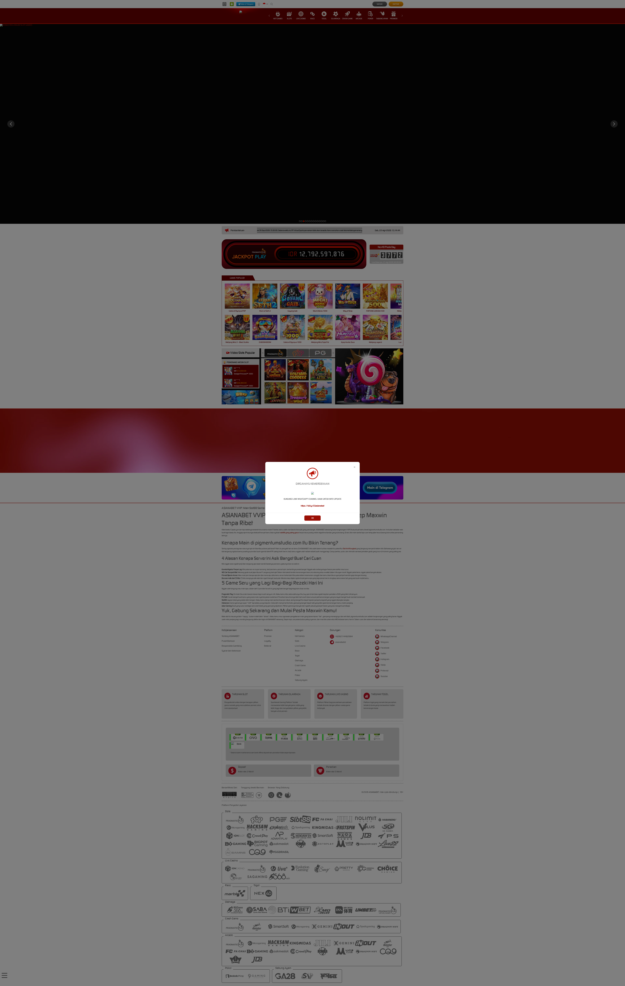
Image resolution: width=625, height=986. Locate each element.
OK (312, 518)
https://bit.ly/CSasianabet (312, 505)
